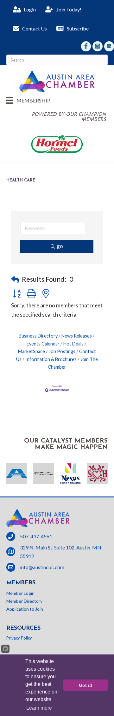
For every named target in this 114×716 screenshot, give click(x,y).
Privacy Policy (19, 637)
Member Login (20, 593)
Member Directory (24, 601)
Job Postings (62, 351)
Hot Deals (73, 343)
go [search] (60, 246)
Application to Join (24, 609)
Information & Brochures (51, 359)
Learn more (39, 708)
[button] (15, 279)
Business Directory (38, 335)
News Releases (76, 335)
